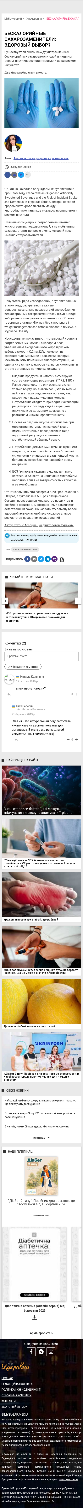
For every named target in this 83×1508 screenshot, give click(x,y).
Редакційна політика (17, 1384)
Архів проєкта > (41, 1333)
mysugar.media (68, 1479)
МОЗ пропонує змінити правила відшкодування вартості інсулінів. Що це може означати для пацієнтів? (36, 617)
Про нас (7, 1378)
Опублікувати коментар (23, 666)
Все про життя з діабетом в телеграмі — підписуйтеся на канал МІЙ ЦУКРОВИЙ (44, 537)
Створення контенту (16, 1395)
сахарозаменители (25, 549)
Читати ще (41, 1137)
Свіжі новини (17, 1090)
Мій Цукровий (13, 18)
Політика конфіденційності (21, 1389)
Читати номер (41, 1215)
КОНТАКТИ (9, 1401)
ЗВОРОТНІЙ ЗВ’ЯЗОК (14, 1406)
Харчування (34, 18)
